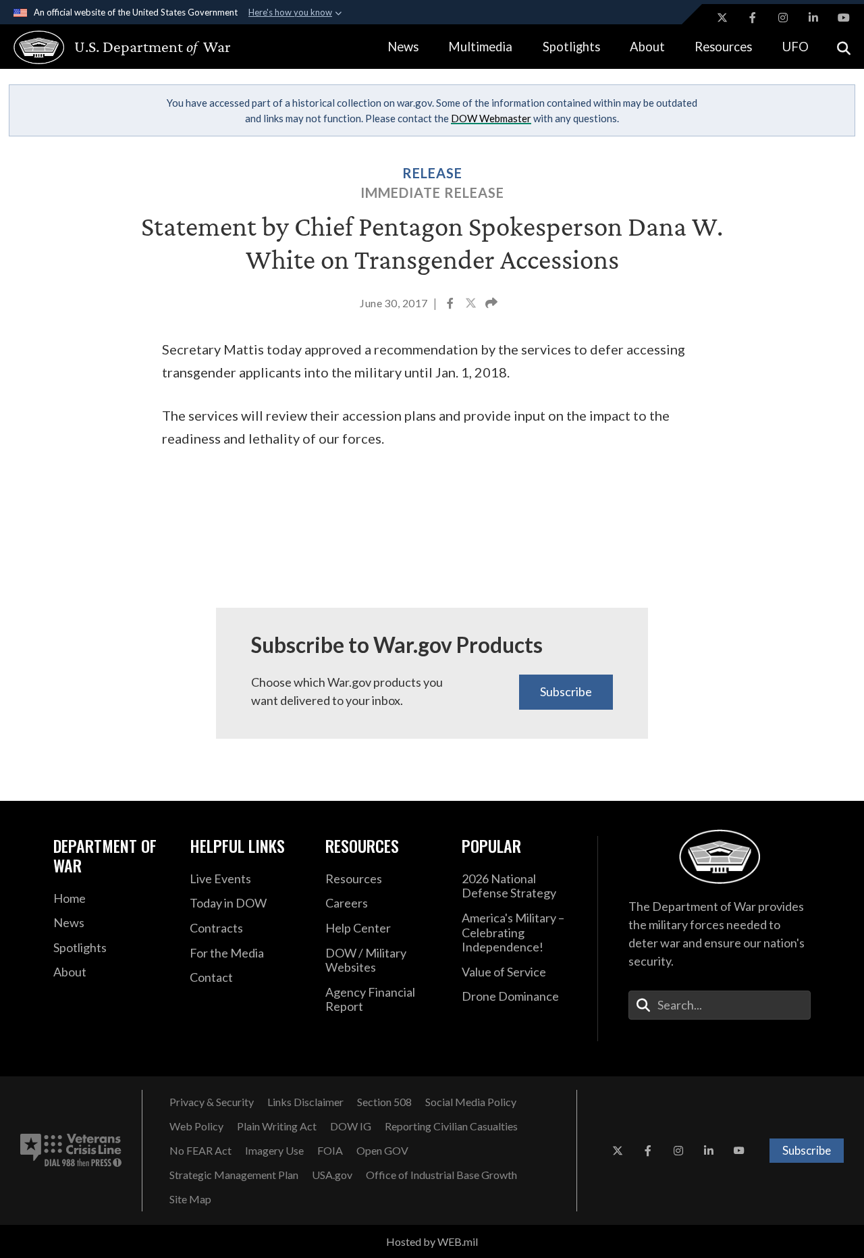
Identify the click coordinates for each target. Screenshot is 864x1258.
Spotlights (571, 46)
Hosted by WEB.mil (432, 1241)
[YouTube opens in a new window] (844, 17)
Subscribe (566, 691)
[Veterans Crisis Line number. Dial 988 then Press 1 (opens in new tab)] (71, 1151)
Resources (723, 46)
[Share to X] (472, 304)
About (647, 46)
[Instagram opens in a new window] (783, 17)
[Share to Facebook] (451, 304)
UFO (795, 46)
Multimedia (480, 46)
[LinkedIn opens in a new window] (813, 17)
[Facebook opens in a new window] (752, 17)
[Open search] (844, 47)
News (402, 46)
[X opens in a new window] (722, 17)
